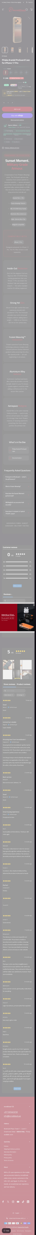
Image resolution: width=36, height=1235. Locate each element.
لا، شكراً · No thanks (4, 620)
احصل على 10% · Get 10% (8, 618)
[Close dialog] (34, 605)
